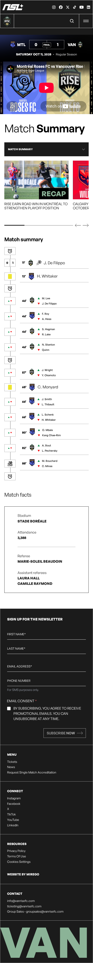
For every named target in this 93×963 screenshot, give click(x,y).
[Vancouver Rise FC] (12, 7)
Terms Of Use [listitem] (16, 856)
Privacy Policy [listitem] (16, 851)
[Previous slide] (78, 225)
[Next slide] (86, 225)
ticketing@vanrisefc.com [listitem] (24, 906)
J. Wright (47, 370)
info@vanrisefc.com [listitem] (21, 901)
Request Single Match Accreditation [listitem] (31, 772)
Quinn (45, 349)
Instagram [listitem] (14, 798)
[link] (54, 7)
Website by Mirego (23, 874)
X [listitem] (8, 809)
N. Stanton (48, 344)
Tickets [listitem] (12, 761)
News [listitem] (11, 767)
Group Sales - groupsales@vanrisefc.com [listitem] (35, 911)
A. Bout (46, 445)
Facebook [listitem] (13, 803)
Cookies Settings (18, 861)
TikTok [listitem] (11, 814)
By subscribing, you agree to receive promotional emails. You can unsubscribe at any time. (47, 713)
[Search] (72, 21)
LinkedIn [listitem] (12, 825)
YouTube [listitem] (13, 820)
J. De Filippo (54, 262)
